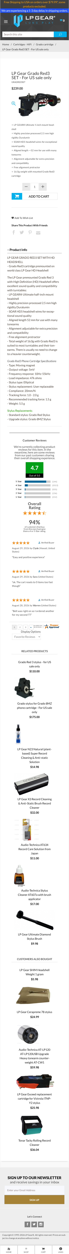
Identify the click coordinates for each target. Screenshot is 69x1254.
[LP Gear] (34, 20)
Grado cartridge (44, 44)
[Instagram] (41, 1224)
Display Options (31, 631)
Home (5, 44)
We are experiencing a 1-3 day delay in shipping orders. (34, 10)
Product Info (18, 250)
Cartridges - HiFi (22, 44)
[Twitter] (34, 1224)
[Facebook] (27, 1224)
